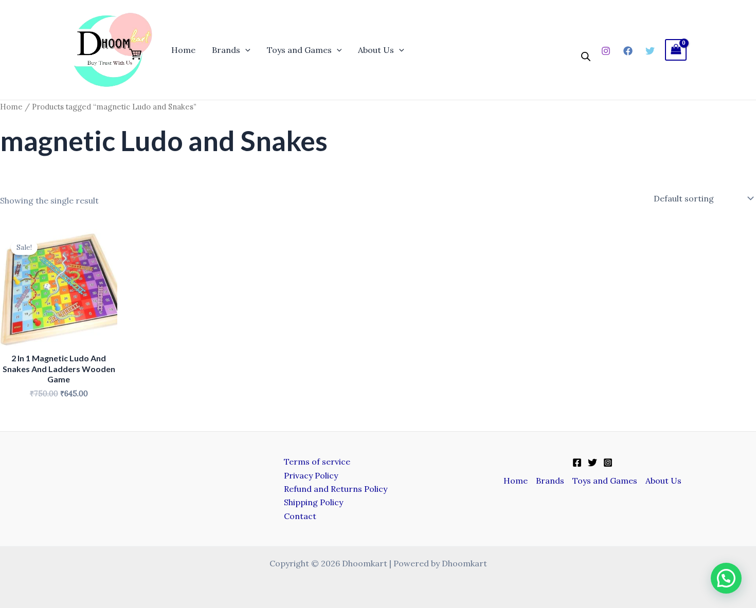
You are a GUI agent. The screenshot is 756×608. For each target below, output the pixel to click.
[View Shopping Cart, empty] (676, 49)
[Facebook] (628, 51)
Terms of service (317, 461)
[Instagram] (605, 51)
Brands (226, 50)
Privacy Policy (311, 475)
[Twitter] (650, 51)
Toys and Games (299, 50)
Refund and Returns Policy (335, 489)
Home (183, 50)
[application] (245, 50)
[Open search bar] (586, 57)
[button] (726, 578)
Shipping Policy (313, 502)
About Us (376, 50)
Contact (300, 516)
